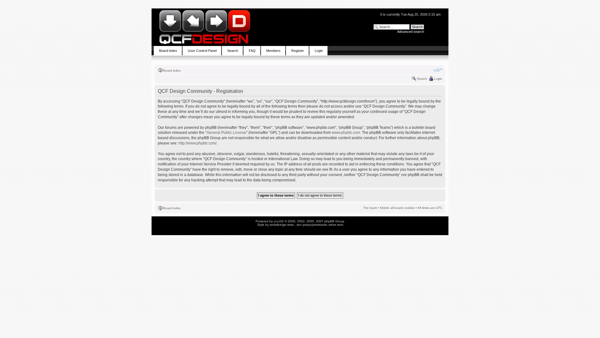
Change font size (437, 70)
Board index (172, 70)
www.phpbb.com (346, 132)
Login (438, 78)
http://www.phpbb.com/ (197, 143)
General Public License (226, 132)
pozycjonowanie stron (319, 224)
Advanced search (410, 31)
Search (422, 78)
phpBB (279, 221)
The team (370, 207)
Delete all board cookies (397, 207)
